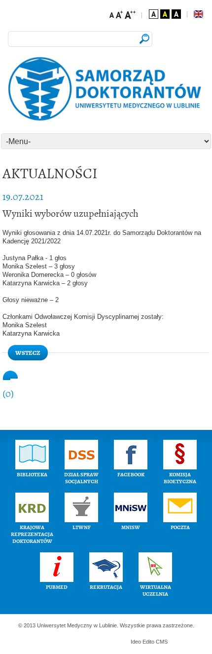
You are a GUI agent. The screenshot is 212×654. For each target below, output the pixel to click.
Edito (148, 642)
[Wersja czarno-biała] (176, 14)
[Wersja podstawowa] (153, 14)
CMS (162, 642)
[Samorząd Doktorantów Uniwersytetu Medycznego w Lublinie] (106, 90)
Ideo (136, 642)
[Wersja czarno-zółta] (165, 14)
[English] (198, 14)
